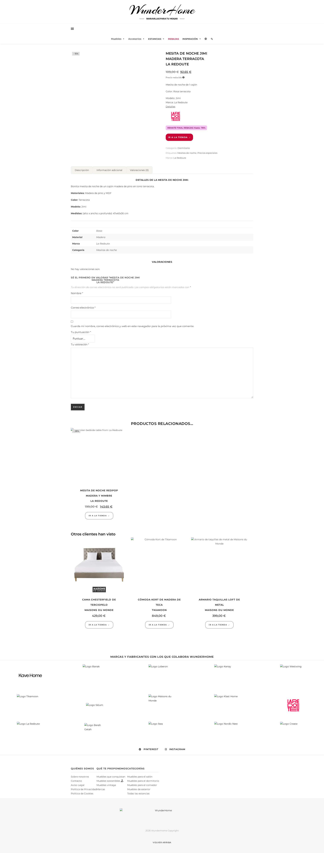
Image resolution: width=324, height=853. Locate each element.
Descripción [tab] (82, 170)
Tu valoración (80, 344)
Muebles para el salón (139, 776)
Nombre (77, 293)
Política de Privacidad (84, 789)
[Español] (206, 39)
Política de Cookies (82, 793)
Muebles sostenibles (109, 780)
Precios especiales (207, 153)
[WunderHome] (162, 815)
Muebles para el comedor (142, 785)
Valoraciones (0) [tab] (139, 170)
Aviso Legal (77, 785)
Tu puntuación (81, 332)
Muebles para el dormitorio (143, 780)
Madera (100, 237)
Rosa (99, 230)
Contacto (76, 780)
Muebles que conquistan (111, 776)
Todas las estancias (138, 793)
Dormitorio (184, 148)
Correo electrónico (83, 307)
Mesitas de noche (186, 153)
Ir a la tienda (178, 137)
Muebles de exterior (138, 789)
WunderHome (162, 10)
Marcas (101, 789)
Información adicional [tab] (109, 170)
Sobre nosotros (80, 776)
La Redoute (179, 157)
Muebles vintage (106, 785)
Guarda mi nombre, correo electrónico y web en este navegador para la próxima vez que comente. (132, 326)
